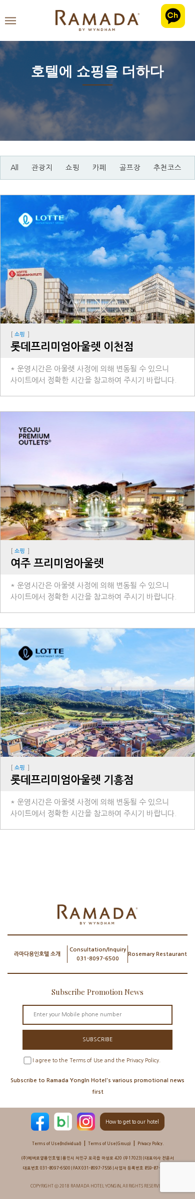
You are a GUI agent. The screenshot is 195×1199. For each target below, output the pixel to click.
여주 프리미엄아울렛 (57, 563)
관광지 (42, 167)
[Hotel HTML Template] (98, 20)
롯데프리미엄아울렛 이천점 (72, 346)
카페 (99, 167)
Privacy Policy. (151, 1144)
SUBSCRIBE (97, 1039)
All (14, 167)
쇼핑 (73, 167)
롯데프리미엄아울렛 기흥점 (72, 780)
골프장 (130, 167)
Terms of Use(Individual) (57, 1144)
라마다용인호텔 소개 (37, 954)
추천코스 (168, 167)
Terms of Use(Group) (109, 1144)
